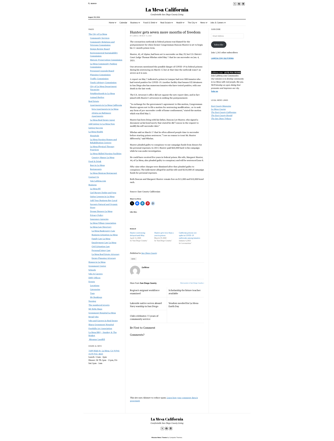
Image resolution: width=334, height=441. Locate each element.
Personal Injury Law (101, 250)
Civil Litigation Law (101, 246)
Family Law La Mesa (101, 238)
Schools (92, 269)
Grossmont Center (97, 266)
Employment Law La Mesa (104, 242)
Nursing (92, 301)
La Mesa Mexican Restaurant (103, 173)
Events (91, 281)
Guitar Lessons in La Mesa (102, 196)
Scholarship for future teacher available (185, 292)
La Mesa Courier (218, 109)
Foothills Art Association (100, 328)
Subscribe (218, 44)
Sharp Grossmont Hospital (101, 324)
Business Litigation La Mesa (105, 234)
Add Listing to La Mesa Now (101, 123)
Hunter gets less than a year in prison (164, 234)
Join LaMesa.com (98, 180)
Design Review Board (100, 48)
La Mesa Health (95, 131)
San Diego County (149, 253)
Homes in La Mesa (96, 262)
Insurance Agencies (99, 219)
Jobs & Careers (217, 22)
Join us (214, 91)
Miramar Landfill (96, 339)
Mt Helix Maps (95, 308)
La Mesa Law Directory (100, 227)
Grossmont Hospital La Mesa (102, 312)
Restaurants (96, 169)
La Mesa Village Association (103, 223)
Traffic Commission (99, 78)
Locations (94, 285)
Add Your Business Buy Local (103, 200)
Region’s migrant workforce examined (145, 292)
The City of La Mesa (97, 34)
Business (134, 22)
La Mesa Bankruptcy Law (103, 230)
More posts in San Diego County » (192, 283)
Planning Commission (100, 74)
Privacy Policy (96, 215)
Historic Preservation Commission (106, 59)
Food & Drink (149, 22)
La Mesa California (167, 9)
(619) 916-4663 (95, 353)
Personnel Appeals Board (102, 70)
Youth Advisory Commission (103, 82)
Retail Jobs (93, 316)
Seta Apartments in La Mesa (105, 109)
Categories (95, 289)
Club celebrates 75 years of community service (144, 317)
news (133, 259)
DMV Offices (94, 277)
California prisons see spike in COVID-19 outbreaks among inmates (189, 235)
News (202, 22)
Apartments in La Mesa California (106, 105)
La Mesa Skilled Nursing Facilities (105, 153)
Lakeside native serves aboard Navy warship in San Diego (146, 305)
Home (111, 22)
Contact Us (93, 177)
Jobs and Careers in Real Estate (103, 320)
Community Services (99, 38)
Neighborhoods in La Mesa (102, 93)
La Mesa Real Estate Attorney (105, 254)
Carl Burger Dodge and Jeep (103, 192)
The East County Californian (223, 112)
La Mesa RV (95, 188)
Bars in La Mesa (97, 165)
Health (179, 22)
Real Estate (165, 22)
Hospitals (94, 135)
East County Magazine (221, 106)
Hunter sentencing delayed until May (137, 234)
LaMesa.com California (222, 58)
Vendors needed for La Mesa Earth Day (183, 305)
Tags (92, 293)
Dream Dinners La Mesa (101, 211)
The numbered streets (98, 305)
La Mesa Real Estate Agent (102, 120)
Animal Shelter (97, 97)
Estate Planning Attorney (104, 258)
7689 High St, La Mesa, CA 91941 (104, 350)
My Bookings (96, 297)
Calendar (123, 22)
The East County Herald (221, 115)
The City (191, 22)
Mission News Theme (159, 437)
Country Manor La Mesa (103, 157)
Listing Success (95, 127)
